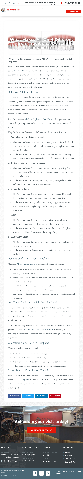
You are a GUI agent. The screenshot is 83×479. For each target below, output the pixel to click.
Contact (26, 14)
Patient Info (53, 9)
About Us (32, 9)
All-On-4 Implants (21, 71)
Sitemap (14, 475)
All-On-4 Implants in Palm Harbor (39, 119)
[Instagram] (9, 3)
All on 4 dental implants (27, 264)
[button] (14, 396)
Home (25, 9)
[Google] (14, 3)
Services (42, 9)
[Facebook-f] (5, 3)
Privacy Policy (5, 475)
